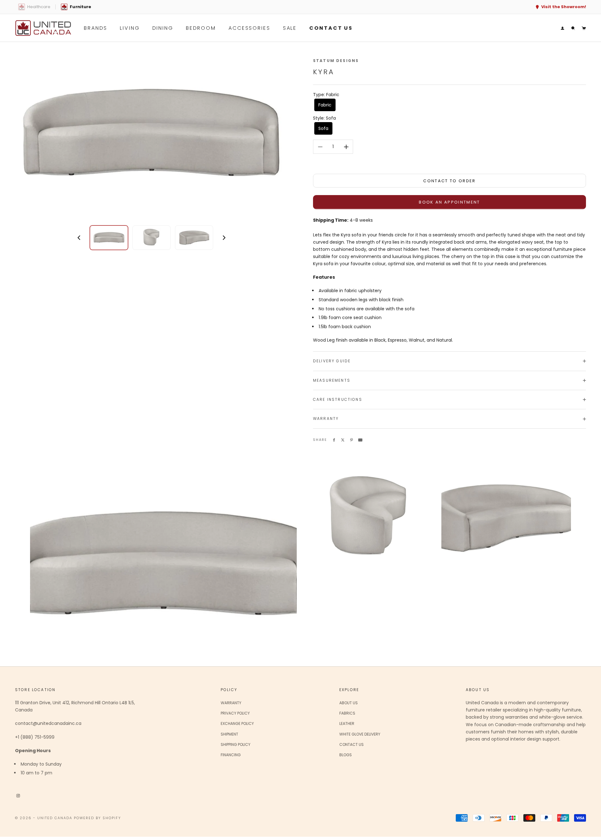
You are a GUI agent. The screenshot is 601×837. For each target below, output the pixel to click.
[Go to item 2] (151, 237)
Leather (346, 723)
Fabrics (347, 713)
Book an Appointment (449, 202)
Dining (162, 28)
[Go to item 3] (194, 237)
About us (348, 702)
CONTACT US (331, 28)
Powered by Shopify (97, 817)
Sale (290, 28)
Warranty (231, 702)
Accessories (249, 28)
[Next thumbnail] (224, 237)
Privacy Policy (235, 713)
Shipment (229, 734)
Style (324, 118)
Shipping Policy (235, 744)
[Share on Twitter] (342, 440)
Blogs (345, 754)
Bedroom (201, 28)
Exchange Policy (237, 723)
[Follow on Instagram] (18, 795)
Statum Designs (336, 60)
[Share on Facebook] (333, 440)
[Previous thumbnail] (79, 237)
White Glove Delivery (359, 734)
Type (326, 94)
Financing (231, 754)
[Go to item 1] (109, 237)
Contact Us (351, 744)
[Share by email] (360, 440)
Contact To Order (449, 181)
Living (130, 28)
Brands (95, 28)
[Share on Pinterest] (351, 440)
